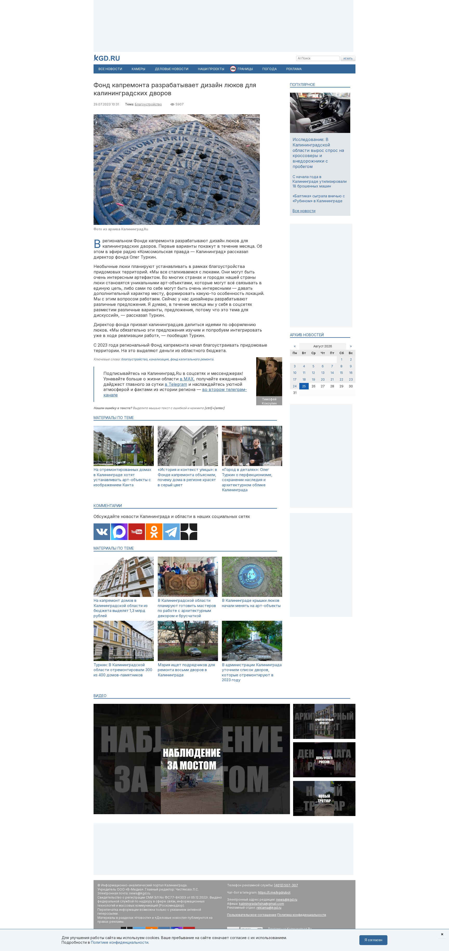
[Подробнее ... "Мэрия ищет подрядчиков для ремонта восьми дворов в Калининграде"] (188, 659)
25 (304, 386)
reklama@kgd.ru (268, 907)
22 (341, 379)
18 (304, 379)
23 (351, 379)
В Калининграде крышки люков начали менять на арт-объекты (251, 603)
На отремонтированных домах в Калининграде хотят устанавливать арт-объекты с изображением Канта (122, 477)
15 (341, 373)
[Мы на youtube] (136, 532)
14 (332, 373)
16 (351, 373)
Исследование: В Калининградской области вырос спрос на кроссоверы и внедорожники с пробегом (318, 153)
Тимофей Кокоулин (269, 401)
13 (323, 373)
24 (295, 386)
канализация (159, 359)
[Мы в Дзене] (189, 532)
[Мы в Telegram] (171, 532)
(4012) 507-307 (286, 885)
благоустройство (134, 359)
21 (332, 379)
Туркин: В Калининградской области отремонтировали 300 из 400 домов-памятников (123, 669)
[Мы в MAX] (119, 532)
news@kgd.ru (286, 899)
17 (294, 379)
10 (294, 373)
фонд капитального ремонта (191, 359)
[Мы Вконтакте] (102, 532)
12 (313, 373)
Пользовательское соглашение (251, 915)
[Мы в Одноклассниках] (154, 532)
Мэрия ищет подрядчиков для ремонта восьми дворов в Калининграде (186, 669)
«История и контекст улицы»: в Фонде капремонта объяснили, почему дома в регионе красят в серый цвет (187, 477)
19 (313, 379)
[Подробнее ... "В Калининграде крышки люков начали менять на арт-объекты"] (252, 595)
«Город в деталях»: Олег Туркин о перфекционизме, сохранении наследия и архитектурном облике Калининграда (247, 479)
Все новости (304, 210)
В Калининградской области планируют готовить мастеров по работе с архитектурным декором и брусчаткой (187, 608)
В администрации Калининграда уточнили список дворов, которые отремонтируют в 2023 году (252, 672)
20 (323, 379)
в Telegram (176, 384)
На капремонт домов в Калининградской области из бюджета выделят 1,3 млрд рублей (121, 608)
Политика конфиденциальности (301, 915)
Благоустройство (148, 104)
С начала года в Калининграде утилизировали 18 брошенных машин (320, 181)
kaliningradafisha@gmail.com (261, 904)
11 (304, 373)
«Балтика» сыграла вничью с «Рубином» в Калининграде (319, 198)
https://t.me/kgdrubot (274, 892)
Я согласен (373, 940)
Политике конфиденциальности (119, 942)
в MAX (187, 378)
